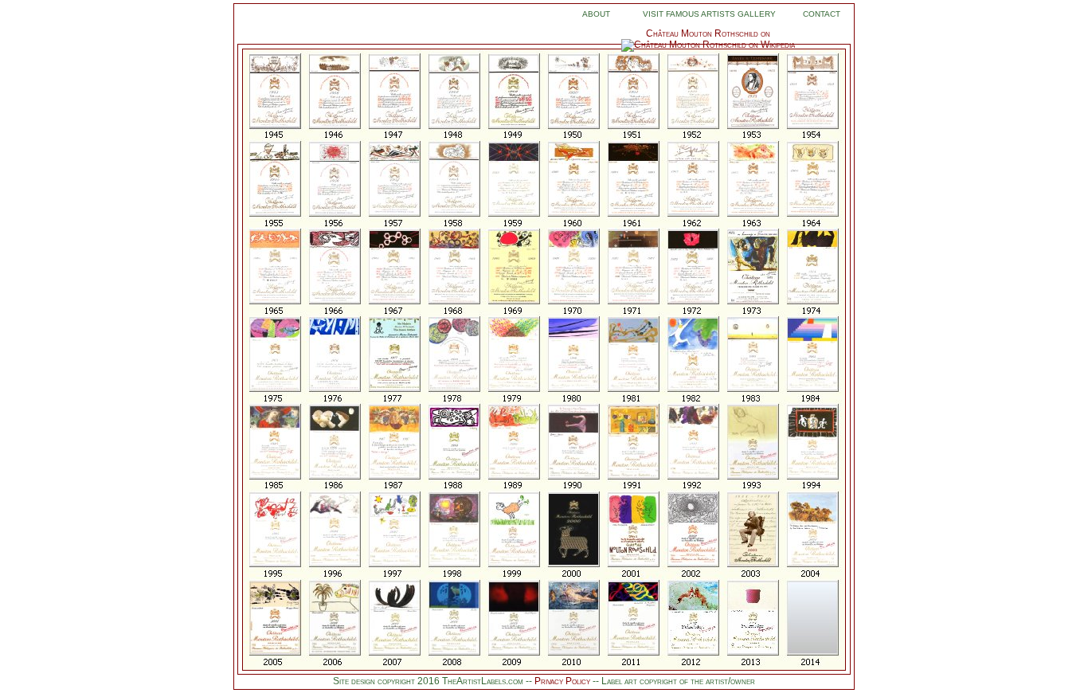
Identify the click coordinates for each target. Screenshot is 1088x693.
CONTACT (821, 14)
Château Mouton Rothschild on (708, 33)
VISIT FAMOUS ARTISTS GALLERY (709, 14)
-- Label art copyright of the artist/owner (674, 681)
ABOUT (596, 14)
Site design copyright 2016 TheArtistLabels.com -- (432, 681)
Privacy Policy (563, 681)
